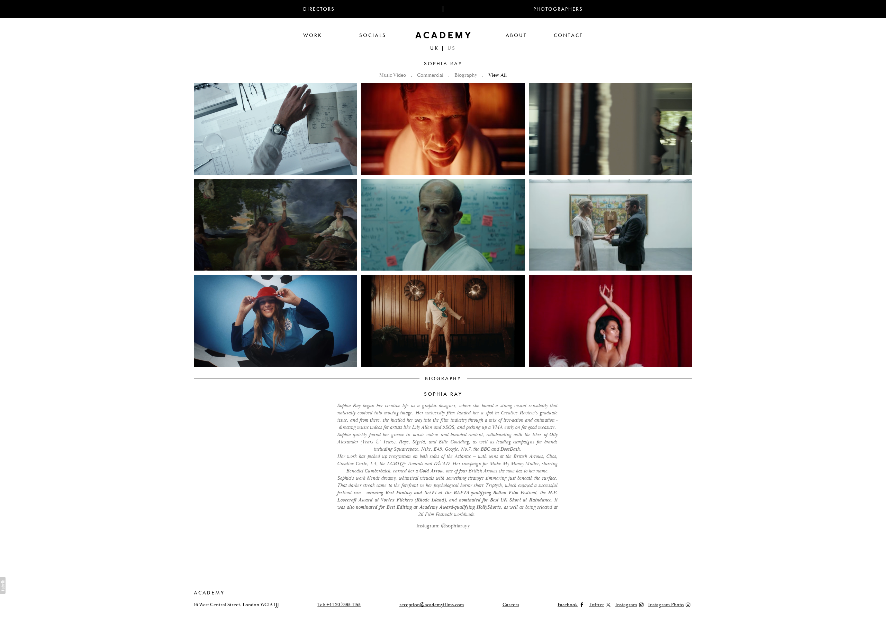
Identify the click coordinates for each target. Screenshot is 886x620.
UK (434, 48)
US (451, 48)
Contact (568, 35)
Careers (511, 605)
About (516, 35)
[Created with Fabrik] (3, 585)
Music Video (393, 75)
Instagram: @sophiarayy (443, 526)
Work (312, 35)
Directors (319, 9)
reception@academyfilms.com (431, 605)
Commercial (431, 75)
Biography (466, 75)
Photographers (558, 9)
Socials (372, 35)
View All (497, 75)
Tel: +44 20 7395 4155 (339, 605)
